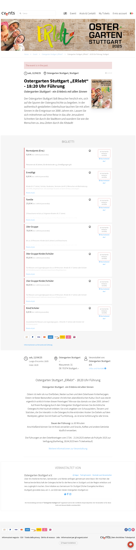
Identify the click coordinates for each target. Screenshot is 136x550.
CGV (21, 537)
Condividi (109, 73)
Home (26, 54)
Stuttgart (73, 368)
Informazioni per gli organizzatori (74, 537)
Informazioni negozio (10, 537)
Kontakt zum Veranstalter (102, 475)
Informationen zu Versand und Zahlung (38, 345)
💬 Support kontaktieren (68, 543)
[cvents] (8, 13)
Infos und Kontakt (96, 368)
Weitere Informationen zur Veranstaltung (68, 448)
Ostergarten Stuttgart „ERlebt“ (52, 54)
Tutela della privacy (32, 537)
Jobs (58, 537)
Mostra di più (30, 193)
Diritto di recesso (48, 537)
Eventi (35, 54)
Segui (76, 475)
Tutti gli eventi (85, 475)
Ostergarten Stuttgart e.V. (38, 475)
